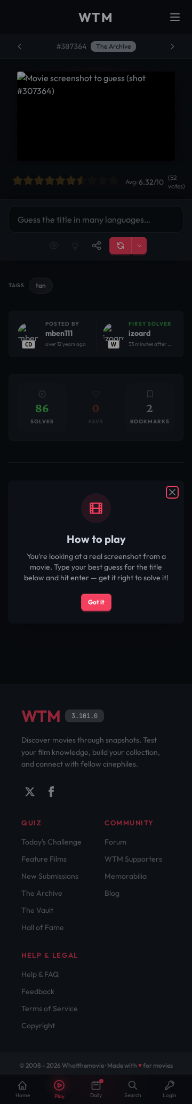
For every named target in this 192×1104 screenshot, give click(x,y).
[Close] (172, 492)
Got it (96, 602)
